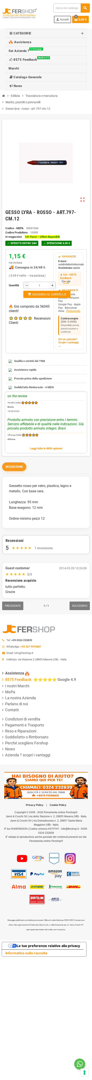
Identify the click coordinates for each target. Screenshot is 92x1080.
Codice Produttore (16, 232)
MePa (10, 692)
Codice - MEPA (14, 228)
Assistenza (14, 673)
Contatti (12, 710)
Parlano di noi (16, 704)
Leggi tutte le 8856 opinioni (46, 448)
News (10, 749)
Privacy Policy (34, 805)
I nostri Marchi (17, 686)
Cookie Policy (58, 805)
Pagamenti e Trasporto (24, 725)
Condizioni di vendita (22, 719)
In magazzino (13, 236)
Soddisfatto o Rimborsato (26, 737)
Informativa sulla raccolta (26, 953)
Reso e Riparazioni (20, 731)
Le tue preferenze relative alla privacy (48, 946)
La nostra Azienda (20, 698)
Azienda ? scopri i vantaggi (27, 755)
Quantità (10, 285)
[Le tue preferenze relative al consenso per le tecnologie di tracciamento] (84, 1072)
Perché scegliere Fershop (26, 743)
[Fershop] (19, 13)
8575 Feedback (18, 679)
